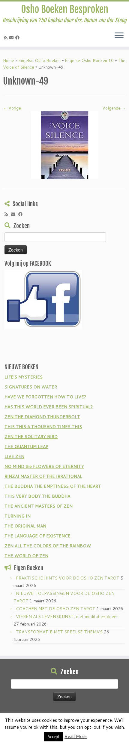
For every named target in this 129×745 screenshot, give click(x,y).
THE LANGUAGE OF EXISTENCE (37, 536)
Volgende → (114, 108)
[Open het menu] (119, 35)
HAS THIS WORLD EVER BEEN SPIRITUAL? (48, 407)
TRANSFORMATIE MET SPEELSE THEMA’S (59, 632)
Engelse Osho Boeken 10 (89, 60)
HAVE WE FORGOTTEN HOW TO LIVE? (45, 397)
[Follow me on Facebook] (18, 38)
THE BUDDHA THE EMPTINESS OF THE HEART (52, 486)
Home (8, 60)
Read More (75, 736)
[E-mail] (12, 38)
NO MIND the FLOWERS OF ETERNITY (44, 466)
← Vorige (12, 108)
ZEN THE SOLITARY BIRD (31, 437)
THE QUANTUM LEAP (26, 447)
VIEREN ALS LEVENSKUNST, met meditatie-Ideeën (67, 617)
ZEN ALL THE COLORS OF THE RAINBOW (47, 546)
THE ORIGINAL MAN (25, 526)
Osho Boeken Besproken (64, 9)
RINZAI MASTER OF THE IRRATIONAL (43, 476)
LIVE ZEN (14, 456)
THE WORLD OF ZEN (26, 556)
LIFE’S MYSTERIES (23, 377)
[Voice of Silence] (64, 145)
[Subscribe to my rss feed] (6, 38)
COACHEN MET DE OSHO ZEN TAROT (55, 609)
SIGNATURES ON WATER (30, 387)
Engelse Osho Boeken (39, 60)
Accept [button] (53, 736)
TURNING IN (17, 516)
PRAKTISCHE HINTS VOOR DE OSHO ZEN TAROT (67, 578)
